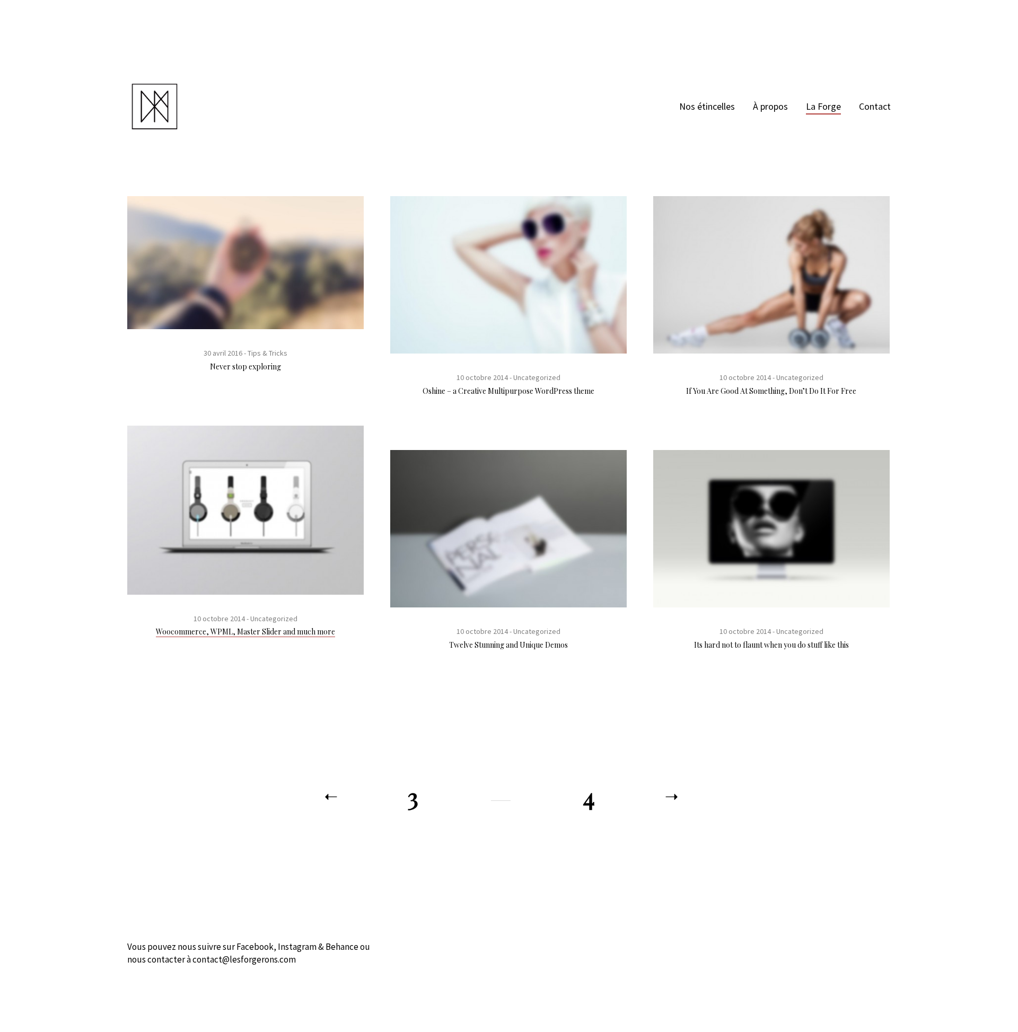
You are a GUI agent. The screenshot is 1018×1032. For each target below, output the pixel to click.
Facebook (255, 946)
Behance (342, 946)
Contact (875, 106)
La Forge (823, 106)
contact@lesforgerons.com (244, 959)
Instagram (297, 946)
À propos (770, 106)
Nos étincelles (707, 106)
